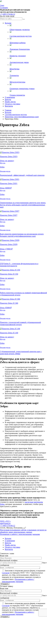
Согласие (6, 573)
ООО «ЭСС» (5, 521)
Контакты (9, 106)
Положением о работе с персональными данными (18, 580)
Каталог (8, 23)
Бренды (8, 99)
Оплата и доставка (12, 104)
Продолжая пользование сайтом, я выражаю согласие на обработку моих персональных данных (23, 531)
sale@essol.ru (5, 523)
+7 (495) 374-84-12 (7, 14)
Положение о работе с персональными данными (20, 534)
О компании (10, 97)
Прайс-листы (10, 102)
